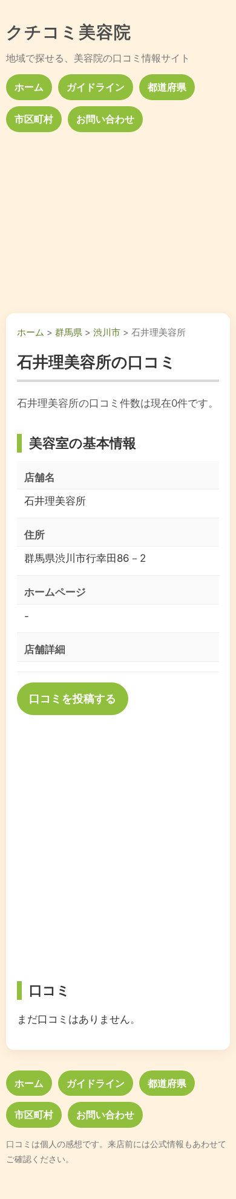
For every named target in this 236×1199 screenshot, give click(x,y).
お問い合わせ (105, 119)
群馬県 (68, 332)
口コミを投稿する (72, 698)
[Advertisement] (118, 218)
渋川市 (106, 332)
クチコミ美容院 (69, 32)
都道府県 (167, 87)
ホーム (29, 87)
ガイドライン (96, 87)
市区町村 (34, 119)
